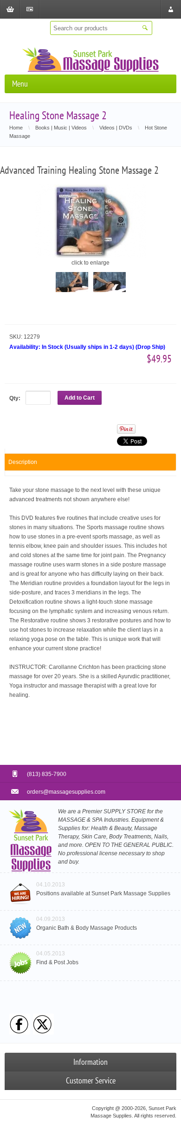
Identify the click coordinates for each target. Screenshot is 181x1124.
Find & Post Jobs (57, 962)
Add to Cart (80, 398)
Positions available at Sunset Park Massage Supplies (103, 893)
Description (22, 462)
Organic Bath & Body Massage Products (86, 928)
